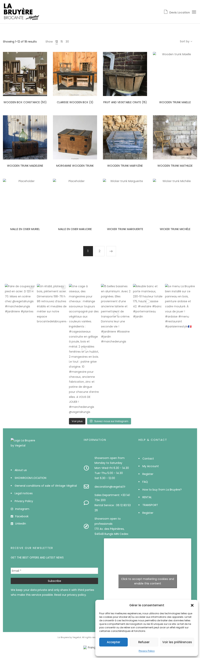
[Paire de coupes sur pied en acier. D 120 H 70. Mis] (20, 299)
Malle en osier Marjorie (75, 229)
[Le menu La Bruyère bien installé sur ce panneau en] (180, 306)
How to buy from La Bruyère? (162, 490)
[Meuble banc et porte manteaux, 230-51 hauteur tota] (148, 301)
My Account (150, 466)
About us (21, 470)
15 (62, 42)
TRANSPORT (150, 505)
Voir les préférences (177, 642)
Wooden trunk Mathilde (175, 166)
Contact (148, 459)
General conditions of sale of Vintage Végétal (46, 486)
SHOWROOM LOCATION (30, 478)
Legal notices (24, 493)
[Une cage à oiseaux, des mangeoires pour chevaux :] (84, 349)
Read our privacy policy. (70, 595)
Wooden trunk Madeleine (25, 166)
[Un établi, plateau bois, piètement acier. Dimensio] (52, 304)
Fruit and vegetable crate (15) (125, 102)
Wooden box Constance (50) (25, 102)
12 (56, 42)
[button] (192, 605)
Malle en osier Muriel (25, 229)
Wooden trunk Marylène (125, 166)
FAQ (145, 482)
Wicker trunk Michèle (175, 229)
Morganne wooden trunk (75, 166)
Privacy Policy (147, 651)
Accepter (113, 642)
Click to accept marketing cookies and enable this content (147, 581)
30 (67, 42)
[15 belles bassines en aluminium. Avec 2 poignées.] (116, 314)
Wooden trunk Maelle (175, 102)
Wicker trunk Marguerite (125, 229)
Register (147, 474)
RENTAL (147, 497)
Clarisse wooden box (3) (75, 102)
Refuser (144, 642)
